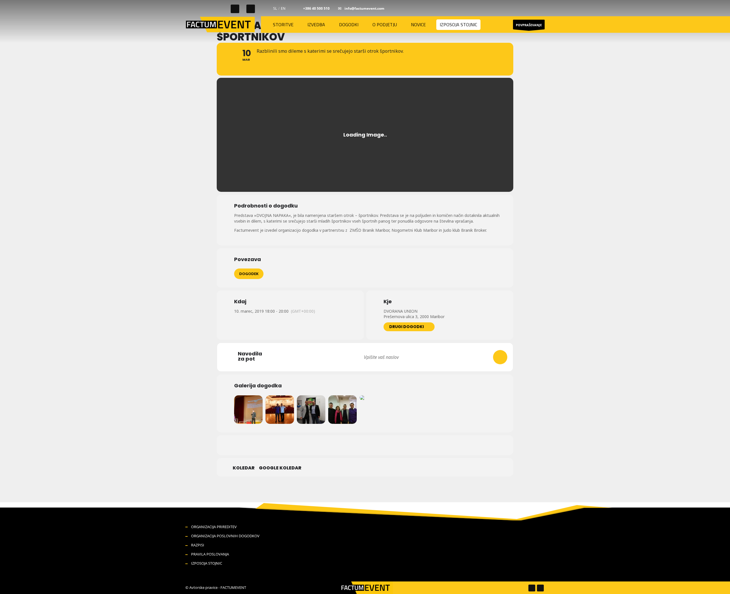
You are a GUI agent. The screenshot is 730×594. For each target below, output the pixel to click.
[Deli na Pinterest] (372, 445)
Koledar (244, 468)
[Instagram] (250, 9)
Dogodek (248, 273)
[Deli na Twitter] (358, 445)
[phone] (298, 8)
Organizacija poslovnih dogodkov (225, 535)
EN (283, 8)
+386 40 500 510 (316, 8)
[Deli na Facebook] (343, 445)
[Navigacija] (500, 357)
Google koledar (280, 468)
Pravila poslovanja (210, 554)
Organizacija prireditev (214, 526)
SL (275, 8)
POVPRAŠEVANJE (529, 25)
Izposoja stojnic (206, 563)
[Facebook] (235, 9)
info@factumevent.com (364, 8)
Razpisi (197, 545)
